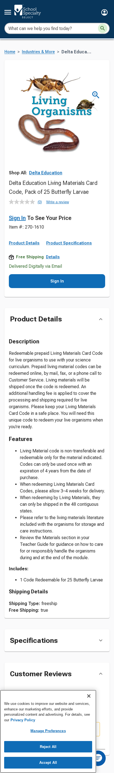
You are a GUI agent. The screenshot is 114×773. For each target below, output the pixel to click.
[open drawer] (7, 12)
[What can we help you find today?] (102, 28)
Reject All (48, 747)
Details (53, 256)
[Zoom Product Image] (96, 95)
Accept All (48, 762)
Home (9, 51)
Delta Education (45, 172)
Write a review (57, 202)
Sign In (17, 218)
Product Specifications (69, 243)
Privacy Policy (23, 720)
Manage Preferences (48, 731)
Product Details (24, 243)
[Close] (89, 696)
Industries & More (38, 51)
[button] (104, 12)
